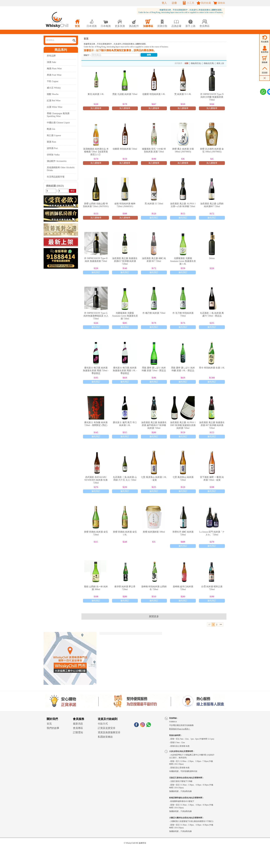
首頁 (86, 38)
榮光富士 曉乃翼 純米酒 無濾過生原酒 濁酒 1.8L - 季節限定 (125, 371)
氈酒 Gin (51, 129)
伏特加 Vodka (53, 154)
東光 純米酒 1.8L (96, 94)
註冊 (174, 3)
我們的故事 (53, 728)
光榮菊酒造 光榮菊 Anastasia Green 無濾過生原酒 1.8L (183, 261)
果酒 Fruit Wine (54, 75)
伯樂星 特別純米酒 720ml (125, 149)
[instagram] (142, 726)
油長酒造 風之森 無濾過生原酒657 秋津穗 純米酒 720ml (125, 261)
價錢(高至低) (196, 63)
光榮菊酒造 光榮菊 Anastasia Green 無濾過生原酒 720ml (125, 316)
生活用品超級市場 (55, 177)
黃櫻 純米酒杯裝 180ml (154, 532)
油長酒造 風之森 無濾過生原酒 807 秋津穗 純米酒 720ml (212, 425)
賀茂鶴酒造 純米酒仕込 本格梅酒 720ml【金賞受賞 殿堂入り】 (96, 152)
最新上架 (220, 63)
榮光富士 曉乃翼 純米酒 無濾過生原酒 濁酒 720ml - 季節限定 (96, 371)
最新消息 (78, 723)
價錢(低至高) (209, 63)
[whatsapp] (148, 726)
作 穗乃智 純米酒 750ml (153, 313)
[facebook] (136, 726)
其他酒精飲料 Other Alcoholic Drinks (61, 168)
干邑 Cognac (52, 81)
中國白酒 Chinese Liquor (58, 122)
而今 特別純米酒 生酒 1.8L (212, 368)
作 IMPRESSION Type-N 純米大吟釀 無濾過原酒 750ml (212, 97)
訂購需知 (78, 732)
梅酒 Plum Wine (54, 68)
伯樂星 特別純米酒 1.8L (153, 94)
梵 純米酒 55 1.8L (182, 94)
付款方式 (103, 723)
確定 (72, 191)
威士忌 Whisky (54, 88)
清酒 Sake (51, 62)
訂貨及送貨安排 (106, 728)
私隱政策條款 (105, 736)
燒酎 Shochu (52, 94)
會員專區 (78, 728)
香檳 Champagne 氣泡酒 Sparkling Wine (58, 114)
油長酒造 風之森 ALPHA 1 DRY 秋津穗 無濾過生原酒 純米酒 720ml (183, 425)
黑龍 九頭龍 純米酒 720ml (124, 94)
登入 (164, 3)
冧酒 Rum (51, 142)
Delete (212, 258)
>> (221, 624)
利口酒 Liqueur (54, 135)
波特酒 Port (52, 148)
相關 (186, 63)
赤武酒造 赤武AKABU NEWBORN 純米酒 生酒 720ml (96, 480)
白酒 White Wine (54, 107)
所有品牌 (51, 56)
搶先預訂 (154, 217)
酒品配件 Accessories (56, 161)
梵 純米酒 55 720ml (154, 203)
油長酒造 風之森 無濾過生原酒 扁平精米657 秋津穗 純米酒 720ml (154, 425)
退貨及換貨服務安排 (109, 732)
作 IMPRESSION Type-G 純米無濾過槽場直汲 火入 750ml (96, 316)
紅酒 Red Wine (53, 100)
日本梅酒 (106, 23)
